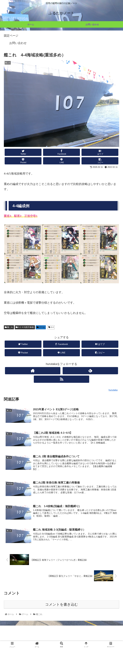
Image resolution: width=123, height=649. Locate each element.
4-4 (52, 327)
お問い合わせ (18, 43)
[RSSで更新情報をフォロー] (61, 379)
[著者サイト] (32, 370)
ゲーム (42, 327)
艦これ (10, 327)
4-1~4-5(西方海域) (26, 327)
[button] (113, 409)
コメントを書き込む (61, 604)
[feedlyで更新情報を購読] (90, 370)
